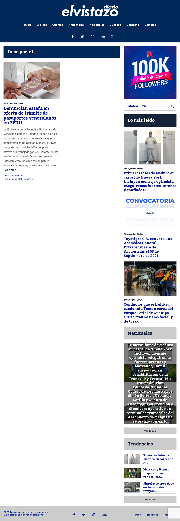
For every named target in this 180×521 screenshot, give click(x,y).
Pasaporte (28, 179)
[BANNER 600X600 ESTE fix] (150, 72)
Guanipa (57, 24)
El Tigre (42, 24)
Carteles (150, 24)
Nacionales (97, 24)
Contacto (132, 24)
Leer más (10, 170)
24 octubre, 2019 (13, 103)
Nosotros (152, 515)
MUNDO (7, 175)
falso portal (16, 179)
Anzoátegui (76, 24)
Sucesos (115, 24)
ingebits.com (35, 514)
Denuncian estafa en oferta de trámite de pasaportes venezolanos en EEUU (30, 115)
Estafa (7, 179)
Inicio (27, 24)
